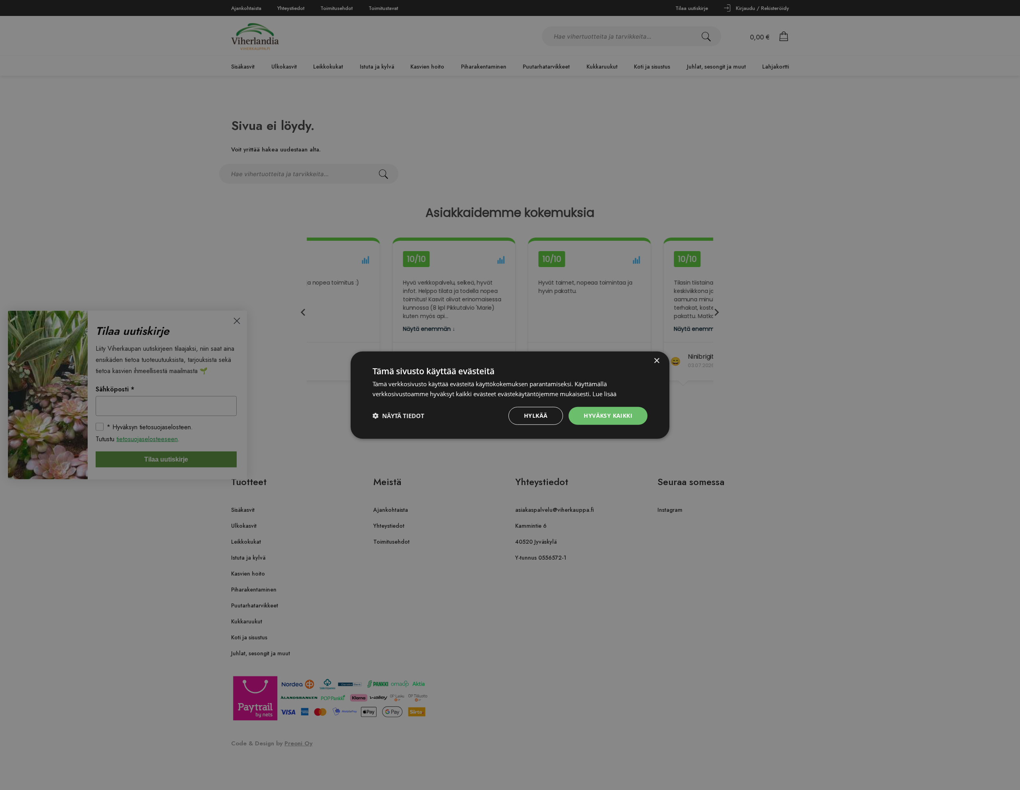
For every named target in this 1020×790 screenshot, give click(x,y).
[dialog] (510, 395)
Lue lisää (604, 394)
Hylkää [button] (535, 415)
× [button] (656, 361)
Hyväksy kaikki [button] (608, 415)
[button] (398, 415)
